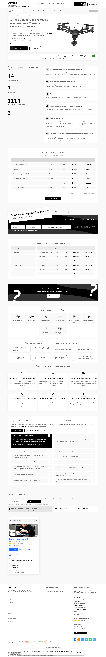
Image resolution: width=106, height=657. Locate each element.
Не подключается (42, 274)
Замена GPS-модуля (18, 187)
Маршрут (14, 549)
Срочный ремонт (28, 10)
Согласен (79, 652)
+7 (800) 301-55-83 (45, 3)
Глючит (40, 261)
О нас (39, 10)
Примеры (10, 602)
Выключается (41, 256)
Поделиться (75, 639)
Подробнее (22, 385)
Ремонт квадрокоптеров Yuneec (55, 591)
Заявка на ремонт (73, 10)
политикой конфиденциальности (30, 230)
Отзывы (45, 10)
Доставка (50, 10)
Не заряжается (41, 269)
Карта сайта (11, 633)
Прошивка (16, 169)
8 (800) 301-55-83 (79, 601)
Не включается (41, 265)
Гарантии (56, 10)
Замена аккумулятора (19, 178)
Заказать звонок (53, 295)
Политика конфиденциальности (53, 647)
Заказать (88, 164)
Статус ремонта (94, 10)
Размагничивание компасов (45, 252)
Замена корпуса (17, 183)
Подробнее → (88, 252)
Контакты (82, 10)
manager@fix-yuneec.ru (80, 609)
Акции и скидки (64, 10)
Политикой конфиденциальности (41, 504)
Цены (34, 10)
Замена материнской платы (20, 164)
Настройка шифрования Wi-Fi (21, 174)
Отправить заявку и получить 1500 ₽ (56, 227)
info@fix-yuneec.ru (79, 605)
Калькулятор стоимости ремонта (16, 624)
